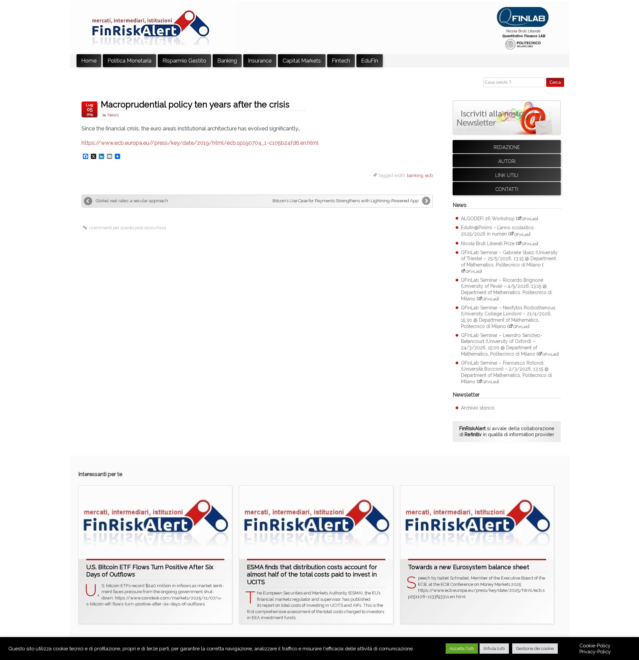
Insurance (260, 61)
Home (89, 61)
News (112, 114)
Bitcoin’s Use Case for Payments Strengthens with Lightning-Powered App (345, 200)
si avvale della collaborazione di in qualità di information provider (506, 431)
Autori (507, 161)
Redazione (507, 147)
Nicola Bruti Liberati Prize (488, 243)
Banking (227, 61)
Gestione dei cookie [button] (535, 648)
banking (415, 175)
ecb (429, 175)
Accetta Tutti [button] (462, 648)
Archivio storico (478, 408)
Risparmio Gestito (184, 61)
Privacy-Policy (595, 651)
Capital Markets (302, 61)
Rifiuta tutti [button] (494, 648)
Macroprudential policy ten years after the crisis (195, 104)
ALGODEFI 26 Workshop (488, 218)
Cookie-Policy (594, 645)
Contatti (507, 189)
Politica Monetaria (129, 61)
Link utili (506, 175)
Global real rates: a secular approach (132, 200)
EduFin (369, 61)
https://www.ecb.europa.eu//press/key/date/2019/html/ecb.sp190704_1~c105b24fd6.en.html (200, 143)
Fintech (341, 61)
